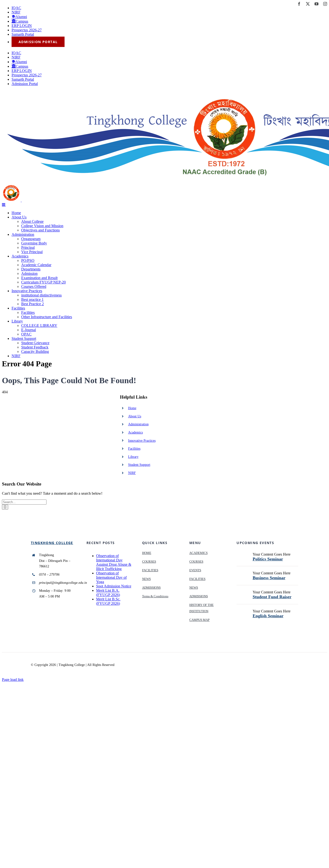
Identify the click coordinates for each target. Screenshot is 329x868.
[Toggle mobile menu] (4, 204)
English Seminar (268, 615)
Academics (135, 432)
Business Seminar (269, 577)
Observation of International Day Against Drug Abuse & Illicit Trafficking (113, 562)
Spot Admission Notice (113, 586)
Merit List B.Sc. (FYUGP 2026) (108, 601)
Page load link (13, 679)
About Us (134, 416)
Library (133, 457)
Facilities (134, 448)
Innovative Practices (142, 440)
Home (132, 408)
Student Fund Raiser (272, 596)
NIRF (132, 473)
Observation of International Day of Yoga (111, 577)
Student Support (139, 465)
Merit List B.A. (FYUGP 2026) (108, 592)
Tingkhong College (52, 542)
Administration (138, 424)
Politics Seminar (268, 559)
